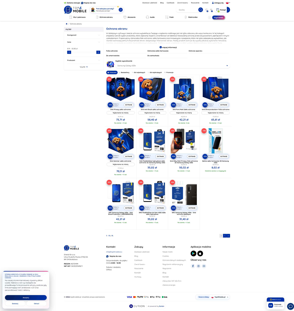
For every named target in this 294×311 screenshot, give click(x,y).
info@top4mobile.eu (114, 252)
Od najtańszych (139, 72)
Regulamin (167, 268)
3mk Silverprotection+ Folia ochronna (215, 109)
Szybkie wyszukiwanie (123, 61)
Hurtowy (137, 277)
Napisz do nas (90, 3)
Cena (69, 42)
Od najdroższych (156, 72)
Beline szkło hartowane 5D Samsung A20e (215, 162)
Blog (162, 3)
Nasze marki (167, 252)
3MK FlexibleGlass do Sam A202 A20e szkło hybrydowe (152, 213)
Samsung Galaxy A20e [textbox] (126, 66)
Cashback (170, 3)
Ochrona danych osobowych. (174, 260)
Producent (71, 60)
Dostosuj (15, 303)
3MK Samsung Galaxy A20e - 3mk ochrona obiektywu (184, 213)
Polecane (113, 72)
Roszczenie (195, 3)
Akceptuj (26, 298)
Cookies (166, 256)
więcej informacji (169, 47)
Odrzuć (36, 303)
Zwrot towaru (182, 3)
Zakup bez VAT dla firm (172, 281)
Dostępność (71, 35)
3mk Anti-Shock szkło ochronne (152, 109)
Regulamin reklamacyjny (173, 264)
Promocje (169, 72)
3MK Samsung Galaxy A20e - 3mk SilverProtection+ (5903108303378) (120, 213)
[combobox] (172, 65)
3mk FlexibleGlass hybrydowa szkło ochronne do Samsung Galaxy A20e (152, 162)
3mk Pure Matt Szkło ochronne (184, 109)
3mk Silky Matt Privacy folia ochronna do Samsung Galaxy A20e (184, 162)
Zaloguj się (218, 3)
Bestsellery (125, 72)
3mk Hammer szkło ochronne (120, 161)
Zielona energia (73, 3)
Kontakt (205, 3)
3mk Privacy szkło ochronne (120, 109)
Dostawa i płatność (149, 3)
